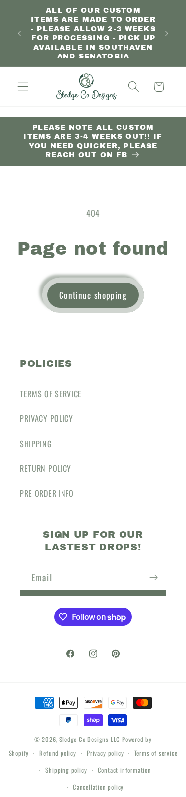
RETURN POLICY (45, 468)
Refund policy (57, 753)
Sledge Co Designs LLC (89, 739)
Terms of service (156, 753)
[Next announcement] (167, 33)
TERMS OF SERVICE (51, 393)
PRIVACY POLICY (46, 418)
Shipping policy (66, 770)
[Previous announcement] (19, 33)
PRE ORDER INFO (47, 493)
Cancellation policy (98, 787)
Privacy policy (105, 753)
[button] (23, 87)
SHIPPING (36, 444)
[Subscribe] (153, 577)
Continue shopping (93, 294)
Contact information (124, 770)
